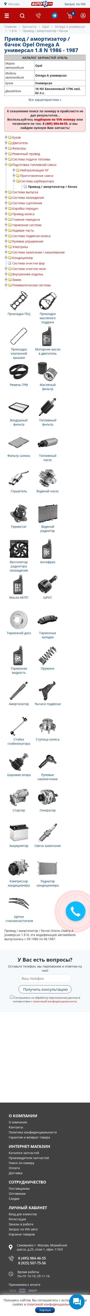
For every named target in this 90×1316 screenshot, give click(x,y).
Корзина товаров (22, 1234)
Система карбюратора (37, 181)
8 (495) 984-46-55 (32, 1258)
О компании (18, 1122)
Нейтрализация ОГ (34, 170)
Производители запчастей (29, 1158)
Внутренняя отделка (27, 274)
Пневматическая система (31, 285)
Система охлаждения (28, 197)
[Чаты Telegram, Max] (77, 1301)
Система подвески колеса (31, 236)
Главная (10, 27)
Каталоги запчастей (24, 1153)
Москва (13, 4)
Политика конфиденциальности (33, 1132)
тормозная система (27, 225)
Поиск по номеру (21, 1163)
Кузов (16, 137)
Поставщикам (19, 1188)
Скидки (14, 1198)
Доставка (15, 1173)
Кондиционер (22, 258)
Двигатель (20, 143)
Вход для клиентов (23, 1214)
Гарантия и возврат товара (29, 1137)
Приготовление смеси (36, 176)
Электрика (20, 247)
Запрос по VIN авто (23, 1229)
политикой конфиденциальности (55, 1001)
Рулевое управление (27, 241)
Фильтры (19, 148)
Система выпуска (25, 192)
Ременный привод (26, 154)
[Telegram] (54, 17)
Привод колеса (23, 214)
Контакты (16, 1127)
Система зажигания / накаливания (38, 252)
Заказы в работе (21, 1224)
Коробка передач (25, 208)
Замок (16, 280)
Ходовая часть (23, 230)
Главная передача (26, 219)
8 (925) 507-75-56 (32, 1263)
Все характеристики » (45, 100)
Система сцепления (27, 203)
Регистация (17, 1219)
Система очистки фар (28, 263)
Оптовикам (17, 1193)
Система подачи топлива (31, 159)
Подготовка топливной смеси (34, 165)
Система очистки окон (29, 269)
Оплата (14, 1168)
